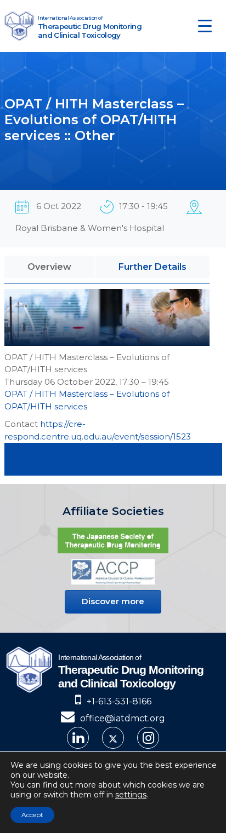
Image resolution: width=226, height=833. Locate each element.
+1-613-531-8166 (119, 701)
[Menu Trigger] (204, 26)
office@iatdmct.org (122, 718)
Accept (32, 815)
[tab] (49, 267)
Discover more (113, 601)
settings (130, 795)
